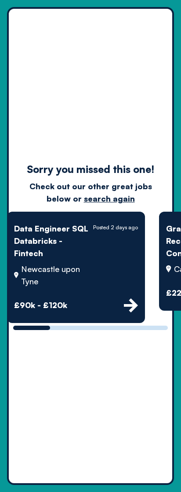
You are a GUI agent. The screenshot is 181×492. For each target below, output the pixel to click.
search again (109, 198)
